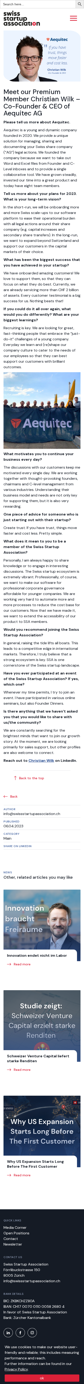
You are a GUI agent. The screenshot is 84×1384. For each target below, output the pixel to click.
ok (42, 1378)
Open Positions (16, 1233)
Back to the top (31, 778)
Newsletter (13, 1244)
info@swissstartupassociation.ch (32, 1281)
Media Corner (15, 1227)
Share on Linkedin (18, 846)
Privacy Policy (16, 1369)
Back (13, 796)
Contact (11, 1238)
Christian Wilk (41, 760)
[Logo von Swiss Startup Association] (22, 24)
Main (7, 838)
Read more (22, 964)
